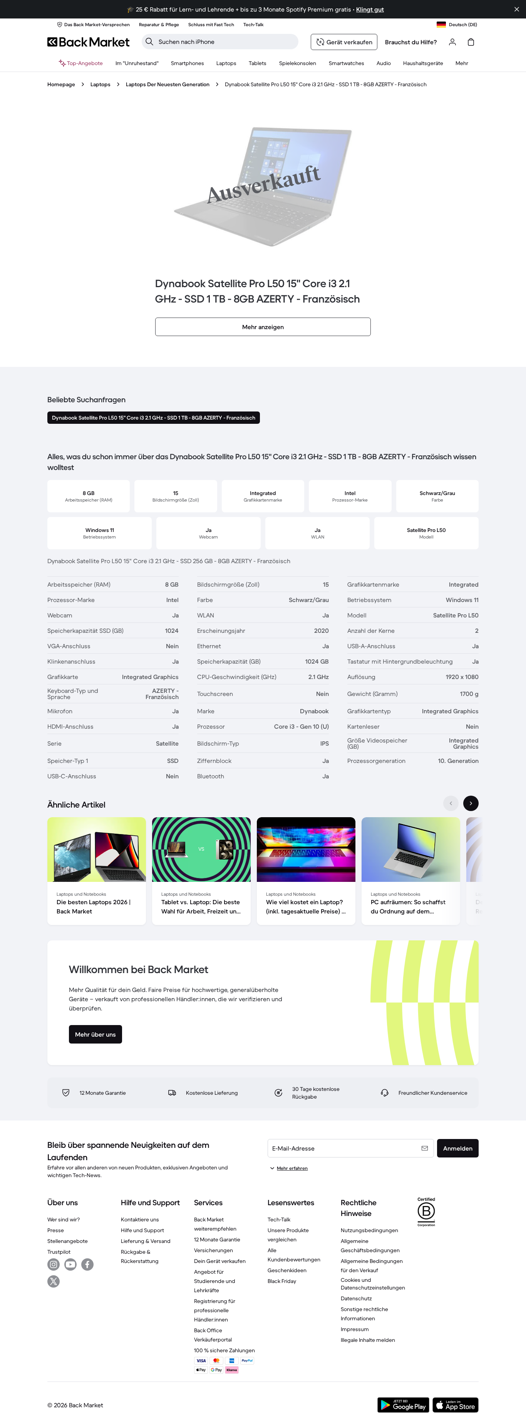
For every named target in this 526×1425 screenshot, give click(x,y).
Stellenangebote (67, 1241)
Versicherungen (213, 1250)
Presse (55, 1230)
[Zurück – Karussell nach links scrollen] (451, 803)
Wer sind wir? (63, 1219)
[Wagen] (471, 42)
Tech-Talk (279, 1219)
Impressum (355, 1329)
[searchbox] (226, 41)
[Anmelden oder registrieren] (452, 42)
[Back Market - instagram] (53, 1264)
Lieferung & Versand (146, 1241)
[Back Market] (88, 42)
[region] (263, 873)
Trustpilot (58, 1251)
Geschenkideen (287, 1270)
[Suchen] (149, 41)
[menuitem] (187, 63)
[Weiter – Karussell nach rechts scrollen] (471, 803)
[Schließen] (517, 9)
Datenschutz (356, 1298)
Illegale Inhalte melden (368, 1339)
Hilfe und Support (142, 1230)
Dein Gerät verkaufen (220, 1261)
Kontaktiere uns (140, 1219)
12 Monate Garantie (217, 1239)
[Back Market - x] (53, 1281)
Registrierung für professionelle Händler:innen (214, 1310)
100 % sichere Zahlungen (224, 1350)
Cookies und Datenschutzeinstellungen (373, 1283)
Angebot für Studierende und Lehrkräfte (214, 1281)
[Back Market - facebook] (87, 1264)
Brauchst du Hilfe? (411, 42)
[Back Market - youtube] (70, 1264)
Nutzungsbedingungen (369, 1230)
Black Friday (282, 1281)
